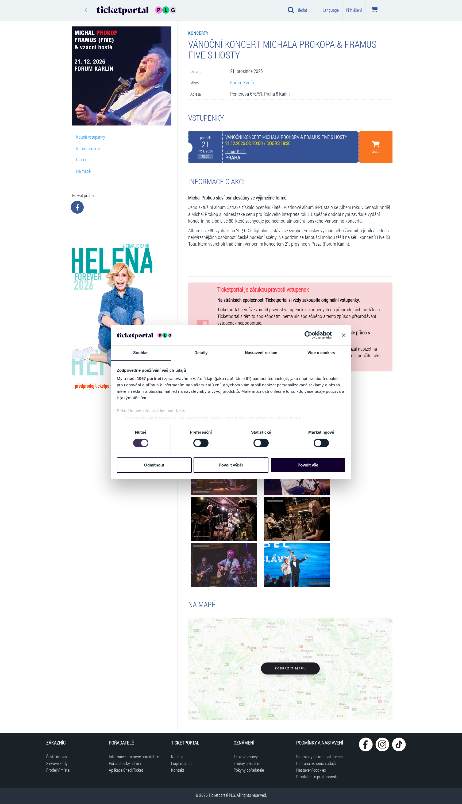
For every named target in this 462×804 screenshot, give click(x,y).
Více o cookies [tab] (321, 352)
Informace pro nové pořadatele (134, 756)
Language (331, 10)
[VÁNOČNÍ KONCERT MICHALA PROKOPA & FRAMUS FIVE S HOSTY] (224, 519)
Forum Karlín (242, 83)
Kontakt (177, 770)
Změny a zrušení (247, 763)
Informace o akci (89, 148)
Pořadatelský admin (125, 763)
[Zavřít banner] (343, 335)
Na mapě (83, 171)
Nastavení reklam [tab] (261, 352)
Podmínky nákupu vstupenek (320, 756)
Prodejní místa (58, 770)
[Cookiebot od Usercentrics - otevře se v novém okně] (308, 335)
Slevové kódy (57, 763)
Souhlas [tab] (141, 352)
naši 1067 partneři (145, 378)
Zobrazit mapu (290, 668)
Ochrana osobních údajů (316, 763)
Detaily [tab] (200, 352)
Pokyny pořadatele (249, 770)
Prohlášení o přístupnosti (316, 776)
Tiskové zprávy (246, 756)
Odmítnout (154, 465)
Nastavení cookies (311, 770)
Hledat (302, 10)
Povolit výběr (231, 465)
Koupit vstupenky (90, 137)
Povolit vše (308, 465)
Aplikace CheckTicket (126, 770)
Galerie (81, 159)
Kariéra (177, 756)
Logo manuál (181, 763)
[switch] (201, 443)
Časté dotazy (56, 756)
